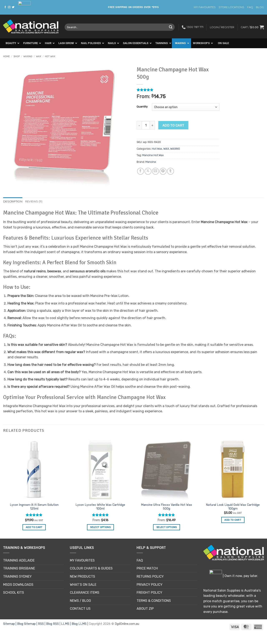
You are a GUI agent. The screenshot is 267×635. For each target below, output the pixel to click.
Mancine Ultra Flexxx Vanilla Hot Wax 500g (166, 507)
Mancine (150, 161)
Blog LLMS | (80, 624)
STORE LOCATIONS (231, 7)
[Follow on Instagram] (9, 7)
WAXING (27, 56)
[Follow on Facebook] (5, 7)
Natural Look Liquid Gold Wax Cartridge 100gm (233, 507)
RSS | (42, 624)
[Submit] (170, 27)
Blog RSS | (53, 624)
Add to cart (173, 125)
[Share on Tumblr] (170, 171)
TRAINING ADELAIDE (19, 560)
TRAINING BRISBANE (19, 568)
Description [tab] (12, 201)
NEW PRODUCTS (82, 576)
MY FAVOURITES (205, 7)
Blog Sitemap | (27, 624)
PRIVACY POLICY (149, 585)
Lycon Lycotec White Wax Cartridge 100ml (100, 507)
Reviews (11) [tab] (33, 201)
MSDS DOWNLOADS (18, 585)
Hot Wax (50, 56)
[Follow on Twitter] (13, 7)
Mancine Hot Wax (153, 155)
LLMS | (66, 624)
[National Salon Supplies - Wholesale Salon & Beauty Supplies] (30, 26)
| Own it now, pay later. (240, 576)
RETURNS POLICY (150, 576)
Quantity (142, 106)
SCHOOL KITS (13, 593)
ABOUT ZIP (145, 609)
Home (6, 56)
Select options (100, 527)
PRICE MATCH (147, 568)
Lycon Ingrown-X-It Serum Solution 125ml (34, 507)
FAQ (250, 7)
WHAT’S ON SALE (83, 585)
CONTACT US (80, 609)
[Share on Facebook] (140, 171)
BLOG (260, 7)
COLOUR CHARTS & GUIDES (91, 568)
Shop (17, 56)
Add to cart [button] (34, 527)
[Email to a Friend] (155, 171)
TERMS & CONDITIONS (154, 601)
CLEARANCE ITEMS (84, 593)
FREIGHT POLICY (149, 593)
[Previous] (3, 488)
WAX (38, 56)
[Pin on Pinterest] (163, 171)
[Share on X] (148, 171)
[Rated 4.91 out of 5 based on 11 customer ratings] (178, 89)
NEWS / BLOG (80, 601)
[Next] (264, 488)
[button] (252, 27)
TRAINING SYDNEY (17, 576)
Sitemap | (10, 624)
